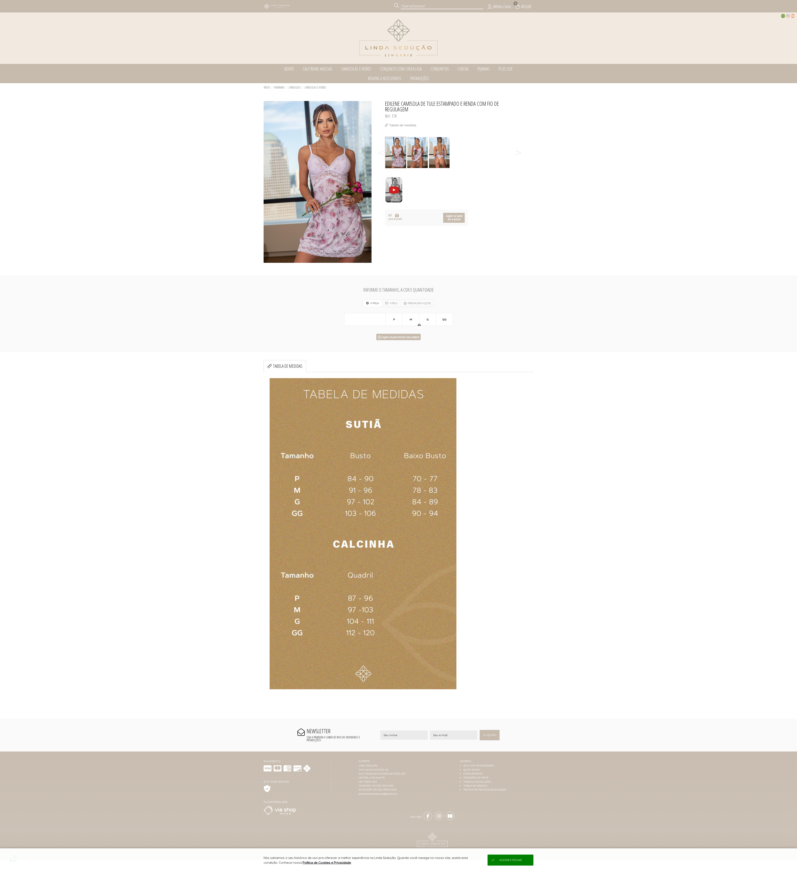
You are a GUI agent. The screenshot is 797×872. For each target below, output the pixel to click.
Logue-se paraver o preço (454, 217)
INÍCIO (267, 87)
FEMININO (279, 87)
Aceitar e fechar (510, 860)
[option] (396, 152)
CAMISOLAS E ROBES (315, 87)
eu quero (489, 735)
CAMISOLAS (295, 87)
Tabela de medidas (287, 366)
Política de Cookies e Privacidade (327, 863)
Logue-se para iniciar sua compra (400, 337)
